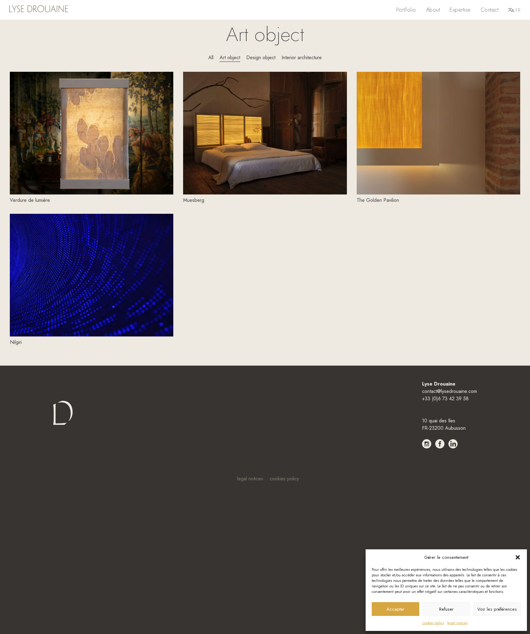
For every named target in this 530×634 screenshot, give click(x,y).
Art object (230, 57)
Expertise (460, 10)
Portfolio (406, 10)
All (210, 57)
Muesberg (193, 200)
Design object (260, 57)
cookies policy (433, 623)
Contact (489, 10)
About (433, 10)
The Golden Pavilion (378, 200)
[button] (518, 557)
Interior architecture (302, 57)
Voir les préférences (497, 609)
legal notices (457, 623)
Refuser (446, 609)
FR (518, 10)
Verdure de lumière (30, 200)
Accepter (395, 609)
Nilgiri (16, 342)
